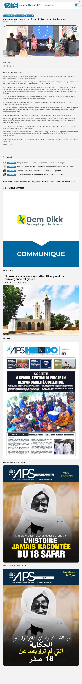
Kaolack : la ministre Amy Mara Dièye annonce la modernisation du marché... (47, 167)
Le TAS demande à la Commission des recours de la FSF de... (40, 175)
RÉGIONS (33, 5)
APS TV (40, 5)
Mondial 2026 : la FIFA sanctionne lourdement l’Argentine (39, 171)
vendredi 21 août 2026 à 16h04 (16, 282)
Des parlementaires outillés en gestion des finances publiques (41, 163)
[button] (80, 2)
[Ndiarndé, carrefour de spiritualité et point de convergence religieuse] (41, 310)
